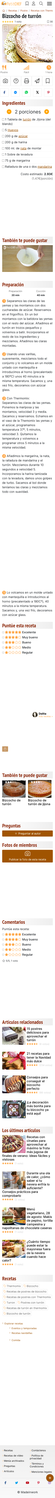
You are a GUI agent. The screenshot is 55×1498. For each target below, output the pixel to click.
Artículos (9, 1471)
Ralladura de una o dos (28, 166)
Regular (27, 652)
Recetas (8, 1450)
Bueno (26, 642)
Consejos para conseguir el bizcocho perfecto (37, 1082)
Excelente (28, 632)
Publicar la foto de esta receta (27, 859)
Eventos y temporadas (24, 1328)
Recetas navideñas (22, 1333)
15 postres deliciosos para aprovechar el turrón (38, 1034)
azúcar (23, 136)
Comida (16, 1340)
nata (23, 148)
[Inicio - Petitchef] (3, 10)
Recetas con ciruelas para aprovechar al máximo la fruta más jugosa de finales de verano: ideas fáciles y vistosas (26, 1148)
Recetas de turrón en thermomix (27, 1308)
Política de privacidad (36, 1457)
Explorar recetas (14, 1323)
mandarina (45, 166)
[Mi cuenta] (33, 3)
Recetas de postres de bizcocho (26, 1291)
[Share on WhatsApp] (26, 92)
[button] (6, 43)
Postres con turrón (32, 1302)
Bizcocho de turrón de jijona (39, 802)
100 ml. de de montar (23, 148)
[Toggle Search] (41, 3)
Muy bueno (29, 637)
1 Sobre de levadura (19, 154)
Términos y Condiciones (37, 1465)
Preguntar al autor (29, 833)
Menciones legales (42, 1471)
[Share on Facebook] (4, 92)
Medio (26, 647)
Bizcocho (32, 1286)
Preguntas (9, 1466)
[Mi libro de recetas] (27, 3)
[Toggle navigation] (49, 3)
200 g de (16, 136)
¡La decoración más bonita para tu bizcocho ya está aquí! (39, 1107)
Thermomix (14, 1286)
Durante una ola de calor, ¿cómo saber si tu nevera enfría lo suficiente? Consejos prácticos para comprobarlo (26, 1184)
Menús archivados (14, 1460)
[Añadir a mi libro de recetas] (47, 81)
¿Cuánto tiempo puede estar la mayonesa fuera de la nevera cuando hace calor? (26, 1251)
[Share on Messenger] (15, 92)
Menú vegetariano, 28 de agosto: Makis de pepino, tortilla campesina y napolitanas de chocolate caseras (27, 1218)
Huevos (13, 130)
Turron (11, 1302)
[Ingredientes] (5, 749)
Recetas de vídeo (13, 1455)
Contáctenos (39, 1450)
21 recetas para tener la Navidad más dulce (39, 1057)
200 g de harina (16, 142)
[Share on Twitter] (37, 92)
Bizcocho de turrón (11, 802)
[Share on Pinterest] (48, 92)
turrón (27, 119)
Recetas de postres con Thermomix (29, 1297)
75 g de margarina (17, 160)
